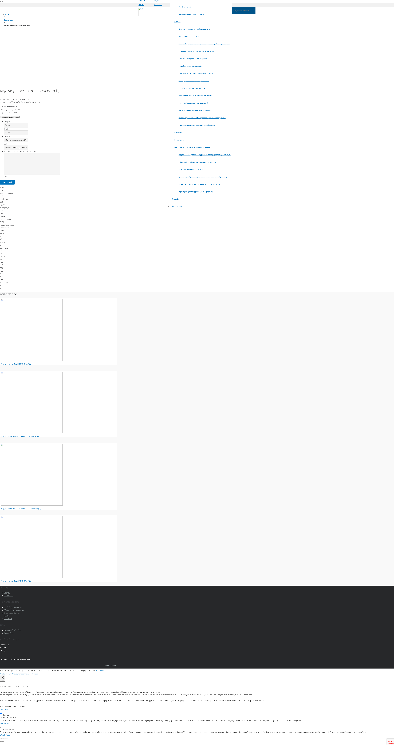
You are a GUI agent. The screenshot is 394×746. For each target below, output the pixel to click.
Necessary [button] (4, 709)
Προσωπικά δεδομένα (12, 630)
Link (5, 144)
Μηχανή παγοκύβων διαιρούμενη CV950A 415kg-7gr (21, 508)
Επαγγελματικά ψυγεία (12, 613)
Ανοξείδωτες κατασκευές (13, 607)
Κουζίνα (7, 616)
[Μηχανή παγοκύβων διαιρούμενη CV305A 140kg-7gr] (32, 432)
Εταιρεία (7, 593)
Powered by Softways (111, 665)
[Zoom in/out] (7, 738)
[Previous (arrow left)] (1, 741)
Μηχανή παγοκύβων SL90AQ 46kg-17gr (16, 364)
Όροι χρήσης (9, 633)
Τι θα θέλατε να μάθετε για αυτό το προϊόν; (20, 151)
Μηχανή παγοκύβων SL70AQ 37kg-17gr (16, 581)
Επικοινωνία (8, 596)
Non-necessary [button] (5, 723)
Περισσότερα (101, 670)
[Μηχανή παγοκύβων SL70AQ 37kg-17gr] (32, 577)
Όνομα (7, 121)
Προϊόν (7, 136)
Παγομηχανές (8, 20)
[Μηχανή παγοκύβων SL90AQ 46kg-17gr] (32, 360)
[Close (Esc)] (1, 738)
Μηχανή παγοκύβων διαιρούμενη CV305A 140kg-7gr (21, 436)
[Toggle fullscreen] (5, 738)
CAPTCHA (7, 177)
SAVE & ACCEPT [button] (6, 735)
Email (6, 129)
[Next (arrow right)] (3, 741)
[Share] (3, 738)
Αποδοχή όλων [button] (5, 674)
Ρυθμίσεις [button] (34, 674)
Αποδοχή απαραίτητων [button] (20, 674)
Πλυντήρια (8, 619)
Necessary (6, 715)
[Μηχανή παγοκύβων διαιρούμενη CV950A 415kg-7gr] (32, 505)
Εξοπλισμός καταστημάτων (14, 610)
